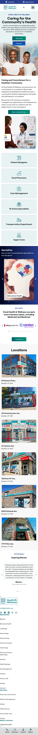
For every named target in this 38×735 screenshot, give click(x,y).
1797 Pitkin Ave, (7, 544)
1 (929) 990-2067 (6, 724)
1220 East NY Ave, (8, 478)
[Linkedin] (9, 613)
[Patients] (23, 730)
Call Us (7, 732)
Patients (23, 732)
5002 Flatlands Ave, (9, 511)
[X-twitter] (12, 613)
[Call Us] (7, 730)
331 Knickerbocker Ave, (10, 413)
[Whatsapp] (16, 613)
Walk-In (30, 732)
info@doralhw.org (6, 608)
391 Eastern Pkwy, (8, 380)
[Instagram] (1, 613)
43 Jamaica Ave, (7, 446)
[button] (33, 7)
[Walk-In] (31, 730)
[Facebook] (5, 613)
